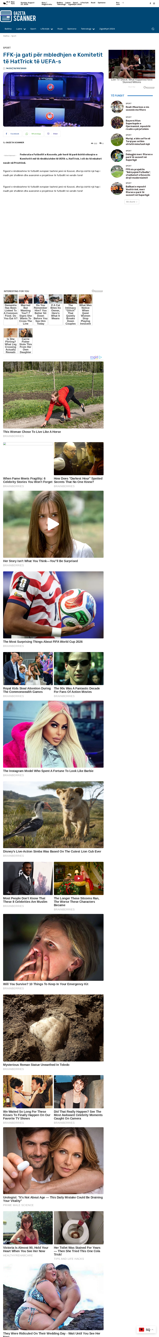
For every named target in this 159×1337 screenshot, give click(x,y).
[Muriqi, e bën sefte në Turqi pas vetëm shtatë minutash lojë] (117, 140)
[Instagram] (154, 3)
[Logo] (20, 16)
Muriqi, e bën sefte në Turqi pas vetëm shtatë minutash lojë (138, 141)
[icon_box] (120, 3)
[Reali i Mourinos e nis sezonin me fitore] (117, 107)
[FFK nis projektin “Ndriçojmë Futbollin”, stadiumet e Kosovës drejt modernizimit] (117, 171)
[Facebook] (150, 3)
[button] (153, 29)
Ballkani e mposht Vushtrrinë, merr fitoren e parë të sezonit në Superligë (137, 190)
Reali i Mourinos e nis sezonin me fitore (137, 108)
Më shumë (130, 201)
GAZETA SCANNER (15, 142)
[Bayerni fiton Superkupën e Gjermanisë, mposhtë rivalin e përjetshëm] (117, 122)
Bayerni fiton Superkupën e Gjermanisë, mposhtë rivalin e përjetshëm (138, 124)
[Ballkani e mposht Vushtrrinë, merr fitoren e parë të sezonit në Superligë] (117, 188)
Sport (13, 36)
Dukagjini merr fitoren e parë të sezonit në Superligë (139, 157)
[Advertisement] (53, 283)
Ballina (6, 36)
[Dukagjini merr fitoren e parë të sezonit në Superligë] (117, 155)
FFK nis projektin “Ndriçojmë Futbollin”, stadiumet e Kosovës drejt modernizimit (138, 173)
